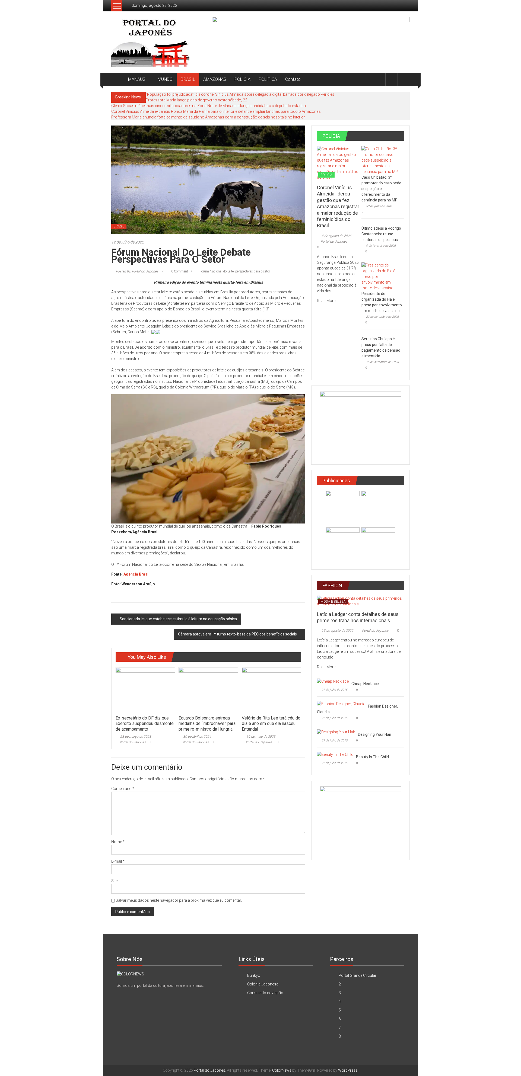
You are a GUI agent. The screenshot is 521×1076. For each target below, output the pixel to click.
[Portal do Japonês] (117, 79)
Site (114, 881)
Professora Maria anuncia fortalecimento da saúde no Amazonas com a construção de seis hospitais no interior (208, 117)
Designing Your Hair (374, 734)
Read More (326, 300)
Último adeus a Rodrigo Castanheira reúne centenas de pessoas (381, 234)
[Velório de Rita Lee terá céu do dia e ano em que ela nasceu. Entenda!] (271, 689)
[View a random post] (404, 79)
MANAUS (136, 79)
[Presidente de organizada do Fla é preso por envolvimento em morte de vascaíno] (381, 276)
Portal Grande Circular (357, 975)
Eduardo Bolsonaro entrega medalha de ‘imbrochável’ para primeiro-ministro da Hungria (207, 723)
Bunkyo (253, 975)
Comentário (122, 788)
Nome (118, 842)
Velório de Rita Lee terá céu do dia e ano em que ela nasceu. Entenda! (271, 723)
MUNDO (165, 79)
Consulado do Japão (265, 993)
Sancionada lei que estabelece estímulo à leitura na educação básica (178, 619)
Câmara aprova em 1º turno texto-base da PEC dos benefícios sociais (237, 634)
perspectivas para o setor (252, 271)
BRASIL (188, 79)
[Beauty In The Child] (335, 754)
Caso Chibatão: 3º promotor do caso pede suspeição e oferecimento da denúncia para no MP (381, 188)
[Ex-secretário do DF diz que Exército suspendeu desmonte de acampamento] (145, 689)
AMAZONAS (214, 79)
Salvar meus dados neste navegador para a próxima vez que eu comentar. (179, 900)
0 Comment (179, 271)
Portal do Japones (132, 742)
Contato (293, 79)
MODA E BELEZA (333, 601)
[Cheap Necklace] (333, 681)
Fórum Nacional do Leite (216, 271)
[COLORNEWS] (130, 974)
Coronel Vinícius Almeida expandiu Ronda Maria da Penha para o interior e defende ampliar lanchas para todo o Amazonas (216, 111)
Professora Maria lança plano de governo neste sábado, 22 (196, 100)
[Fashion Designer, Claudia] (341, 703)
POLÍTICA (268, 79)
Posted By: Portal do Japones (137, 271)
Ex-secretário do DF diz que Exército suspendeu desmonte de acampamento (145, 723)
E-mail (118, 861)
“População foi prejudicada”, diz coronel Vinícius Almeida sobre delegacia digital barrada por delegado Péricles (240, 94)
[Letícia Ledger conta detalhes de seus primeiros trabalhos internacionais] (360, 601)
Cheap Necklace (365, 684)
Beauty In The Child (372, 757)
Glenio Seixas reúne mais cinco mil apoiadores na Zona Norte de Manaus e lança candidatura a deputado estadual (209, 106)
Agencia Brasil (136, 574)
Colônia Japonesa (262, 984)
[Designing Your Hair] (336, 732)
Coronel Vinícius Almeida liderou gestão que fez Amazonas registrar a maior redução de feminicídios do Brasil (338, 206)
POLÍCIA (242, 79)
